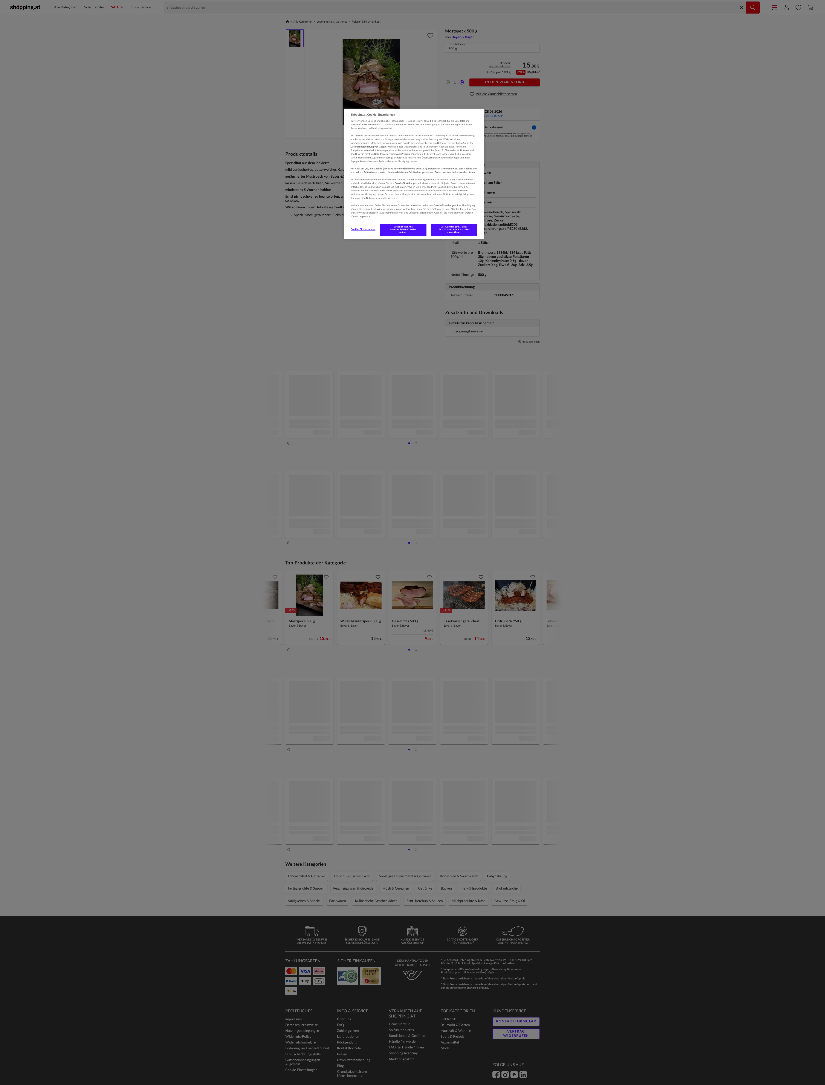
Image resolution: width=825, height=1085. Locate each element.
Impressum (365, 216)
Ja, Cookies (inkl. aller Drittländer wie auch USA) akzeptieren (454, 230)
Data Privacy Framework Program (392, 154)
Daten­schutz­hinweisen (409, 205)
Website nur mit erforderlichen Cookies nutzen (403, 230)
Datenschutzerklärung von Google (369, 147)
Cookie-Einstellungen (363, 229)
